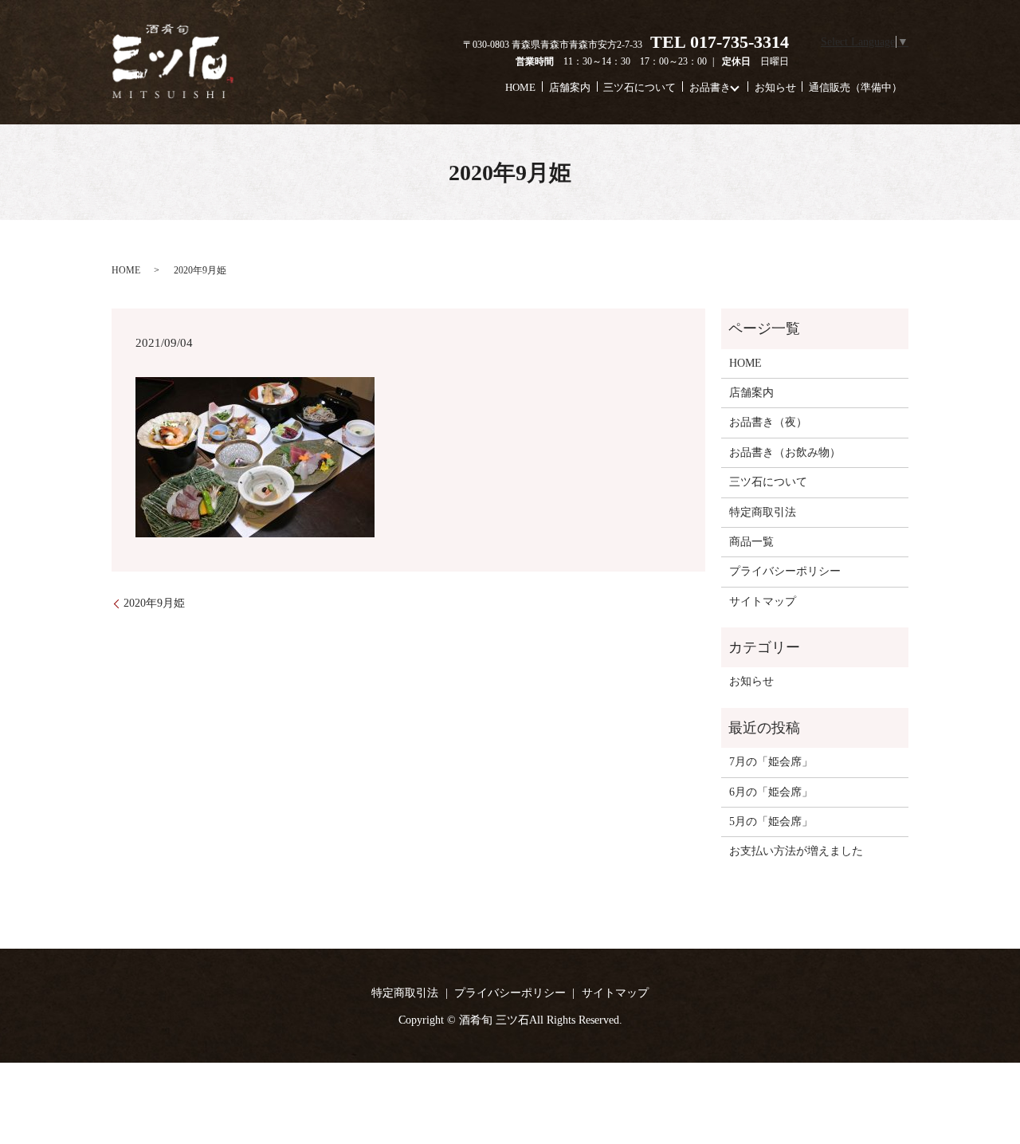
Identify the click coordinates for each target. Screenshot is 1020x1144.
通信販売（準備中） (855, 86)
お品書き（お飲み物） (785, 452)
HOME (520, 86)
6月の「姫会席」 (771, 792)
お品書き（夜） (768, 422)
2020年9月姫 (154, 603)
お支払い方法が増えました (796, 851)
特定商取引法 (762, 512)
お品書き (710, 86)
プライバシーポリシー (785, 571)
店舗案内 (569, 86)
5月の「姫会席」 (771, 822)
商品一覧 (751, 542)
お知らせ (775, 86)
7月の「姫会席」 (771, 762)
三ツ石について (639, 86)
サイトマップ (762, 601)
